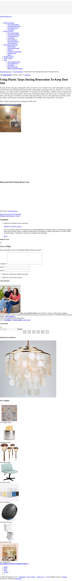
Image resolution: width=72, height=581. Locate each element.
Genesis (64, 577)
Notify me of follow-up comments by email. (15, 274)
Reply (5, 236)
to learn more (21, 320)
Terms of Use (41, 577)
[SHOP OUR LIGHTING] (28, 397)
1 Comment (26, 75)
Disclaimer (22, 577)
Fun (48, 577)
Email (2, 270)
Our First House (18, 72)
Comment (3, 264)
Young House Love (6, 16)
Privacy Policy (31, 577)
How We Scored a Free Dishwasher (10, 214)
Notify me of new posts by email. (12, 277)
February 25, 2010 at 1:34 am (12, 226)
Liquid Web (18, 578)
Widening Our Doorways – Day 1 (10, 216)
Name (2, 267)
